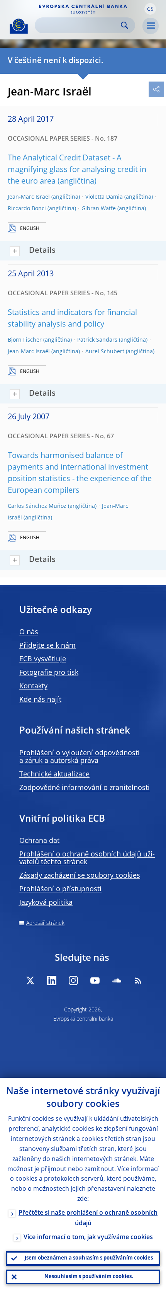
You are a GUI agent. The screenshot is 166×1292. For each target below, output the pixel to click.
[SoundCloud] (116, 980)
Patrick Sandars (97, 340)
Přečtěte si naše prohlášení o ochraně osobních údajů (88, 1218)
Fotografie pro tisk (48, 672)
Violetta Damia (104, 197)
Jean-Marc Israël (29, 197)
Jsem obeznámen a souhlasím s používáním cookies (89, 1258)
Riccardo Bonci (27, 208)
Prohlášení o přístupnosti (60, 889)
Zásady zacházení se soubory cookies (79, 875)
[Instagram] (73, 980)
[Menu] (150, 26)
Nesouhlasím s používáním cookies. (88, 1276)
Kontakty (33, 686)
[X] (30, 980)
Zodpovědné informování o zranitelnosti (84, 788)
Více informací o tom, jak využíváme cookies (88, 1237)
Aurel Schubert (104, 351)
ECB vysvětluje (42, 659)
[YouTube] (95, 980)
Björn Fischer (25, 340)
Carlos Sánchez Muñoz (37, 506)
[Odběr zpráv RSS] (138, 980)
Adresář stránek (45, 923)
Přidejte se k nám (47, 645)
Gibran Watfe (98, 208)
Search (124, 25)
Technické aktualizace (54, 774)
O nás (28, 632)
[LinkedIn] (51, 980)
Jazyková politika (46, 902)
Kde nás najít (40, 699)
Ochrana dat (39, 841)
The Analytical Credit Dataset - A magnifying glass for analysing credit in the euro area (77, 170)
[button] (150, 9)
